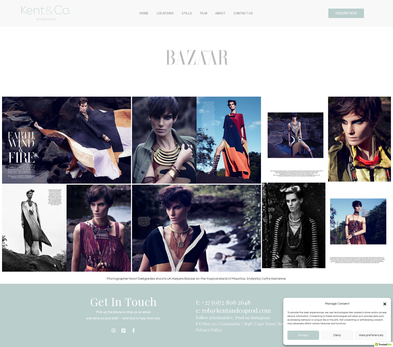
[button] (385, 304)
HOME (144, 13)
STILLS (187, 13)
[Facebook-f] (133, 330)
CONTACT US (243, 13)
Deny (337, 335)
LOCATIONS (165, 13)
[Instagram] (113, 330)
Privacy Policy (209, 329)
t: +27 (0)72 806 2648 (223, 302)
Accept (303, 335)
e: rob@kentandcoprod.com (233, 310)
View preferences (371, 335)
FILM (203, 13)
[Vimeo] (123, 330)
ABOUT (220, 13)
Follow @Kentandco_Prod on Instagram (233, 317)
